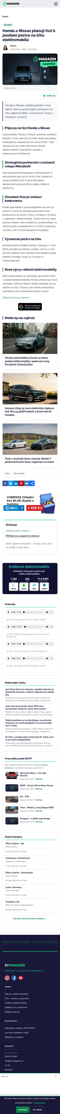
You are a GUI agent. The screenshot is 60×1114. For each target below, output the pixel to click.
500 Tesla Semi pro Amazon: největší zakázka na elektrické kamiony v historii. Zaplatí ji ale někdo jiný (29, 692)
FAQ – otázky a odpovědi (17, 998)
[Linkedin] (16, 483)
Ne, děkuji (37, 1109)
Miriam (13, 46)
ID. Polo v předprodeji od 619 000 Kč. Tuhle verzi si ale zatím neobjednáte (29, 738)
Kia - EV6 (24, 796)
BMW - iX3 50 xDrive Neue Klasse (36, 785)
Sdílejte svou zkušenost (16, 1007)
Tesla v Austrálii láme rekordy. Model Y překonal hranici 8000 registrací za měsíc (29, 460)
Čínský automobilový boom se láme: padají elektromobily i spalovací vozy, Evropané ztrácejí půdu (27, 361)
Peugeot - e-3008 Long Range (35, 818)
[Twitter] (10, 483)
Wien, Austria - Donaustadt (19, 872)
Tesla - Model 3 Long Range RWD (37, 807)
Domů (5, 16)
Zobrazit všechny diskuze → (18, 531)
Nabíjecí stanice (12, 1012)
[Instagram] (7, 977)
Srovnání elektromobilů (45, 942)
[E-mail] (26, 483)
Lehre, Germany (14, 887)
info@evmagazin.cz (14, 1061)
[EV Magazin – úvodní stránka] (11, 3)
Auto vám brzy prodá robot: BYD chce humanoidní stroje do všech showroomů (25, 707)
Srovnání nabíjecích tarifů (17, 1032)
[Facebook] (5, 483)
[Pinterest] (21, 483)
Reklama (9, 1070)
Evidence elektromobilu (16, 1003)
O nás (7, 1065)
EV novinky (19, 474)
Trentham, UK (12, 902)
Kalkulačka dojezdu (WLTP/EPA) (20, 1028)
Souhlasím (22, 1109)
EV (15, 965)
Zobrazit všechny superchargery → (30, 918)
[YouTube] (20, 977)
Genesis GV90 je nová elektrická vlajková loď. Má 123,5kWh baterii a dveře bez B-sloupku (29, 411)
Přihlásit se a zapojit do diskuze (22, 535)
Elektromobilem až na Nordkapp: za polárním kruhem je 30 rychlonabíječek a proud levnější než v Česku (28, 723)
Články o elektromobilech (17, 994)
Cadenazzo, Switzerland (18, 858)
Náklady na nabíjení (14, 1037)
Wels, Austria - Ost (15, 843)
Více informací (39, 1103)
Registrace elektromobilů (16, 942)
